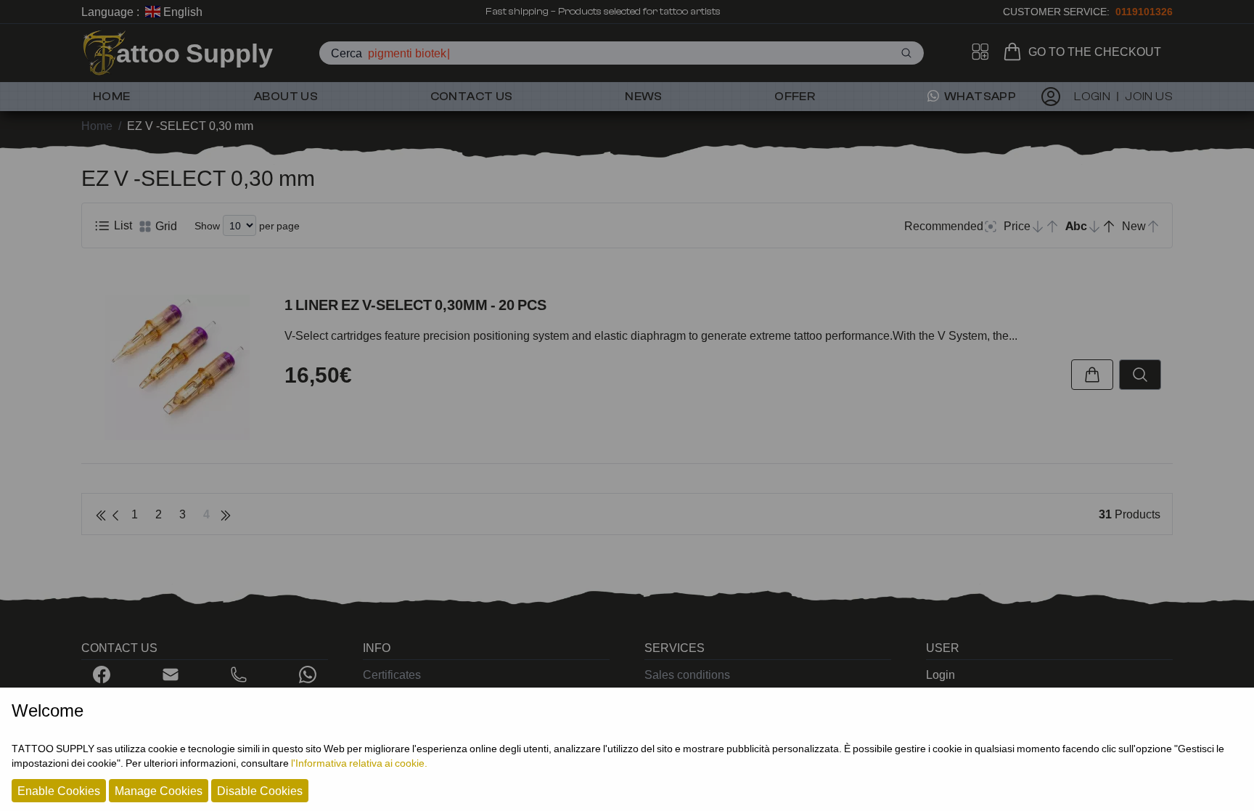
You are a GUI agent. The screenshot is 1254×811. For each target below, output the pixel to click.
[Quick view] (1140, 374)
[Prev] (115, 514)
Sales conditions (687, 674)
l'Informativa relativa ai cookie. (359, 763)
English (181, 11)
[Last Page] (225, 514)
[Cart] (1015, 51)
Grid (164, 226)
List (121, 225)
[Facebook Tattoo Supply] (101, 674)
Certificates (392, 674)
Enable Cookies (58, 790)
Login (940, 674)
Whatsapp (979, 96)
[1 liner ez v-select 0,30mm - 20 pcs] (177, 367)
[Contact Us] (170, 674)
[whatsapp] (307, 674)
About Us (286, 96)
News (644, 96)
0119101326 (1144, 11)
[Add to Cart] (1092, 374)
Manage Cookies (158, 790)
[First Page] (101, 514)
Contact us (471, 96)
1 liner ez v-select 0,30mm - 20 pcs (415, 305)
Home (112, 96)
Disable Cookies (260, 790)
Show (207, 225)
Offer (794, 96)
